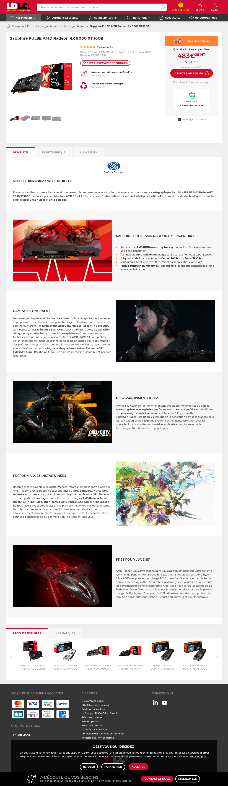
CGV (84, 705)
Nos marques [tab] (65, 633)
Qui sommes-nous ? (93, 700)
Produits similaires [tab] (27, 633)
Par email (23, 734)
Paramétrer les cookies (95, 729)
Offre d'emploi (110, 713)
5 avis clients (104, 47)
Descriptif (20, 152)
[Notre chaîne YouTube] (164, 704)
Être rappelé (187, 778)
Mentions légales (99, 705)
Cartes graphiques (47, 26)
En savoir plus (99, 75)
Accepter (138, 766)
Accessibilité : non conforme (98, 737)
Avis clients (88, 152)
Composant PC (21, 26)
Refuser (89, 766)
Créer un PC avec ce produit (107, 63)
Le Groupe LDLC (91, 713)
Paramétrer (113, 766)
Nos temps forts (90, 721)
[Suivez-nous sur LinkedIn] (155, 703)
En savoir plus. (198, 756)
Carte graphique (74, 26)
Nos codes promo (92, 725)
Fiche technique (53, 152)
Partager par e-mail (194, 119)
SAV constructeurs (92, 717)
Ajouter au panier (189, 73)
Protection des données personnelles (103, 733)
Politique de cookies (93, 709)
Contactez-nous (157, 779)
